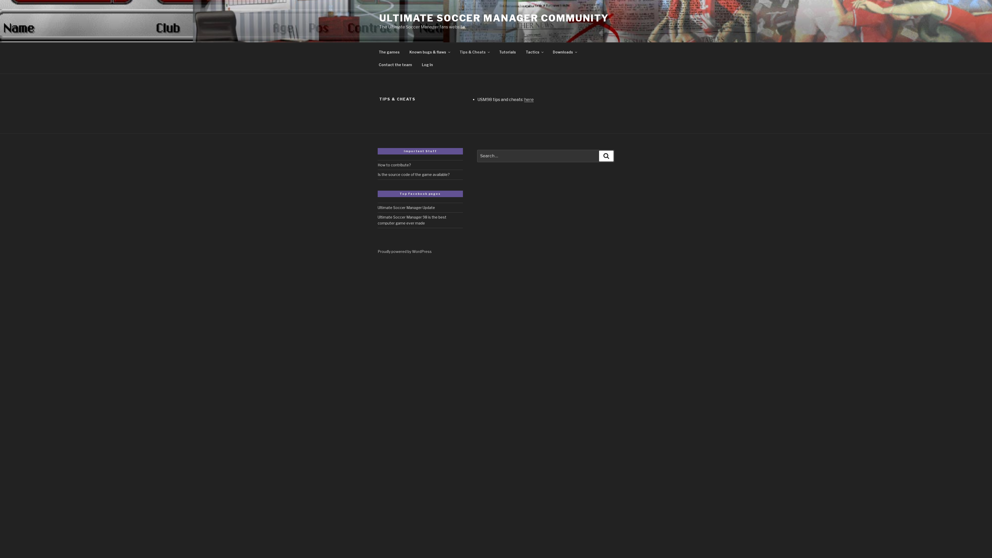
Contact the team (395, 65)
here (529, 99)
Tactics (532, 52)
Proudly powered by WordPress (405, 251)
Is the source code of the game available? (414, 174)
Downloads (563, 52)
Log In (427, 65)
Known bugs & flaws (427, 52)
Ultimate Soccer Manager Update (406, 207)
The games (389, 52)
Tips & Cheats (473, 52)
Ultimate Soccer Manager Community (494, 18)
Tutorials (507, 52)
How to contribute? (394, 165)
